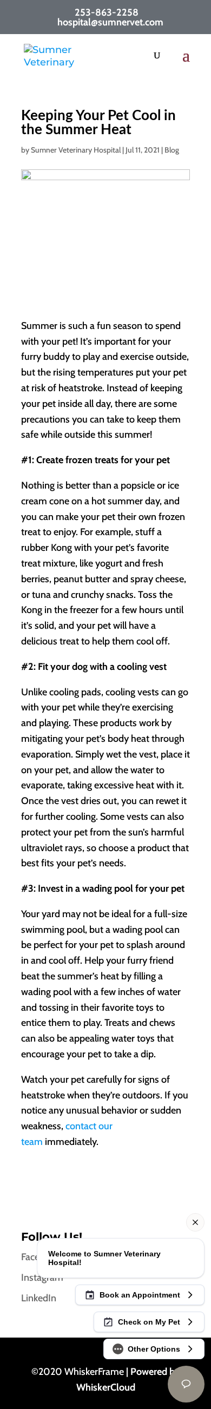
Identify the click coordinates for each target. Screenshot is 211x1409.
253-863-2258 (107, 12)
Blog (171, 150)
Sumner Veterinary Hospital (76, 150)
